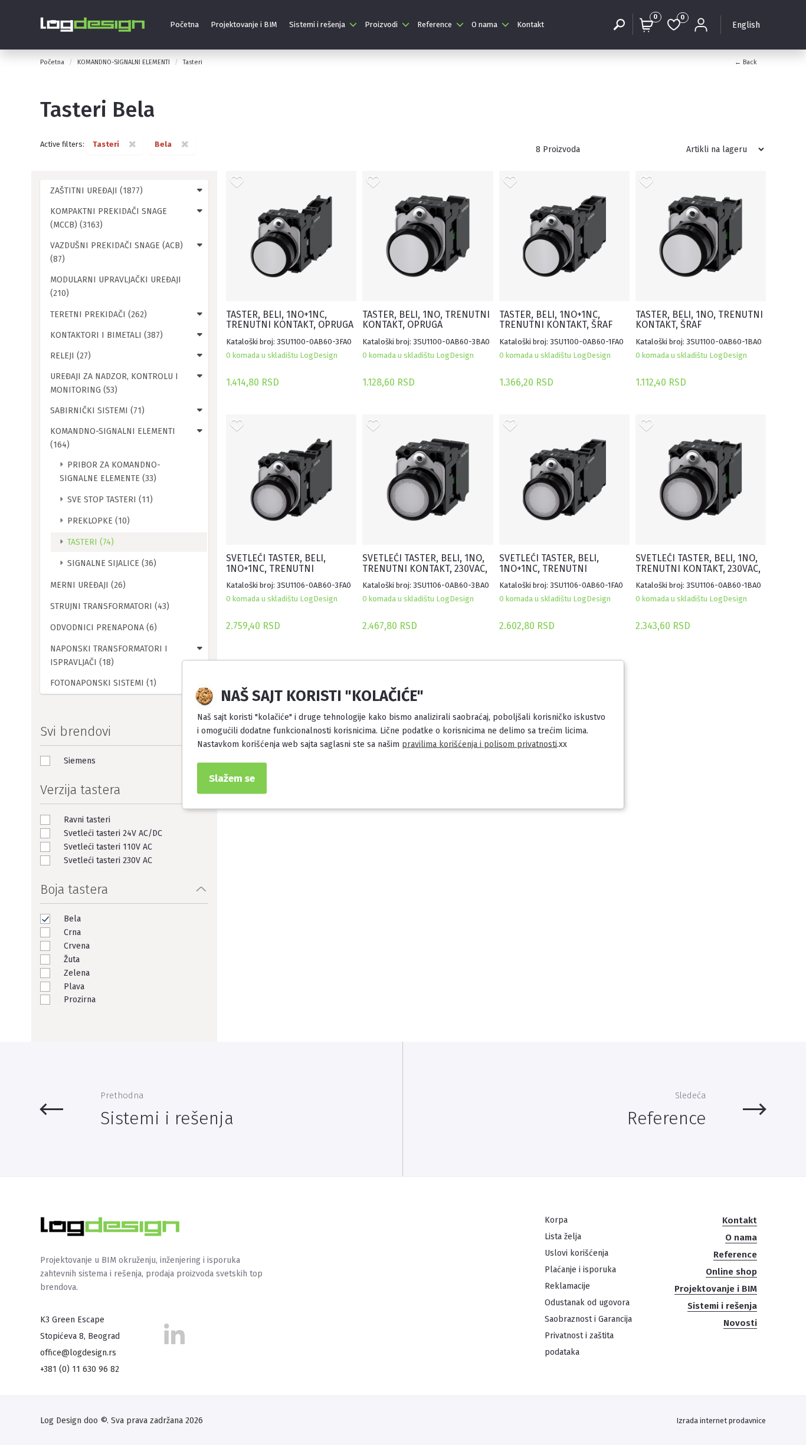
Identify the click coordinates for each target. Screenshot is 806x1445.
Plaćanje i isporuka (580, 1270)
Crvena (77, 946)
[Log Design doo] (93, 24)
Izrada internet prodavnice (721, 1420)
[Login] (701, 25)
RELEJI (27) (70, 356)
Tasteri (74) (90, 542)
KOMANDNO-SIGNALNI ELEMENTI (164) (112, 438)
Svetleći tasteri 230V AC (108, 860)
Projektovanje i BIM (244, 24)
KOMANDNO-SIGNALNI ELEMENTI (123, 62)
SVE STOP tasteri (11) (110, 500)
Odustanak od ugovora (587, 1303)
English (746, 25)
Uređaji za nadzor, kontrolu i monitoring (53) (114, 383)
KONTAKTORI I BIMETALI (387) (106, 335)
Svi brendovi (75, 731)
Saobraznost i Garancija (588, 1319)
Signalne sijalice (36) (111, 563)
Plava (74, 987)
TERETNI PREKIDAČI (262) (98, 315)
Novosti (740, 1323)
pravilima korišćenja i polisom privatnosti (479, 744)
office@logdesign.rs (78, 1353)
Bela (72, 919)
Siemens (80, 761)
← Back (746, 62)
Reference (434, 24)
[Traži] (619, 25)
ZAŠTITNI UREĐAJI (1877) (96, 191)
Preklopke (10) (98, 521)
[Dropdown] (200, 189)
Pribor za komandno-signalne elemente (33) (110, 471)
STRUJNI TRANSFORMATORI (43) (109, 606)
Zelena (77, 973)
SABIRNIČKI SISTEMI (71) (97, 411)
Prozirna (80, 1000)
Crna (72, 932)
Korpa (556, 1220)
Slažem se (232, 778)
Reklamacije (567, 1286)
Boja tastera (74, 889)
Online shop (731, 1271)
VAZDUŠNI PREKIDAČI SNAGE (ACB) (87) (116, 252)
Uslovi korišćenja (576, 1253)
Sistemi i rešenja (317, 24)
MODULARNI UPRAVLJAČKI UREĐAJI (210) (115, 286)
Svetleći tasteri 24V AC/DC (113, 833)
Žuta (72, 959)
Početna (184, 24)
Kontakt (530, 24)
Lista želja (563, 1237)
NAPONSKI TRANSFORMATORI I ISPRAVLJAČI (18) (109, 655)
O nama (484, 24)
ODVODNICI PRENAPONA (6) (103, 628)
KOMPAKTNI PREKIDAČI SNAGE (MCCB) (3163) (108, 218)
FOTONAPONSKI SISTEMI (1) (103, 683)
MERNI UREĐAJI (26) (88, 585)
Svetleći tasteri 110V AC (108, 847)
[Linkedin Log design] (174, 1337)
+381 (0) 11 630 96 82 (79, 1369)
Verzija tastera (80, 790)
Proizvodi (381, 24)
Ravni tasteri (87, 820)
